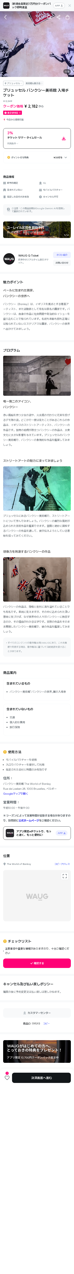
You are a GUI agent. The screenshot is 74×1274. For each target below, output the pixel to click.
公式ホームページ (29, 820)
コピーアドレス (62, 863)
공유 (58, 17)
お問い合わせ (61, 262)
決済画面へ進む (41, 1078)
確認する (39, 963)
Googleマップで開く (15, 793)
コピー (46, 1023)
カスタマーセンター (39, 1013)
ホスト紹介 (62, 254)
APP (57, 5)
